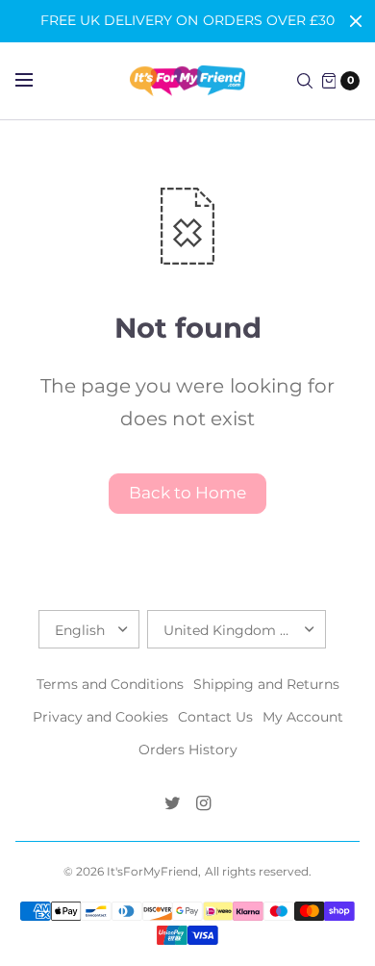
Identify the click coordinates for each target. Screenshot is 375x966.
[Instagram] (203, 803)
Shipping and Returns (266, 684)
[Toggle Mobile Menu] (36, 81)
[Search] (304, 81)
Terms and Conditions (110, 684)
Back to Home (187, 492)
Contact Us (215, 716)
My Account (302, 716)
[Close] (356, 21)
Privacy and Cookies (100, 716)
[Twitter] (172, 803)
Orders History (188, 749)
